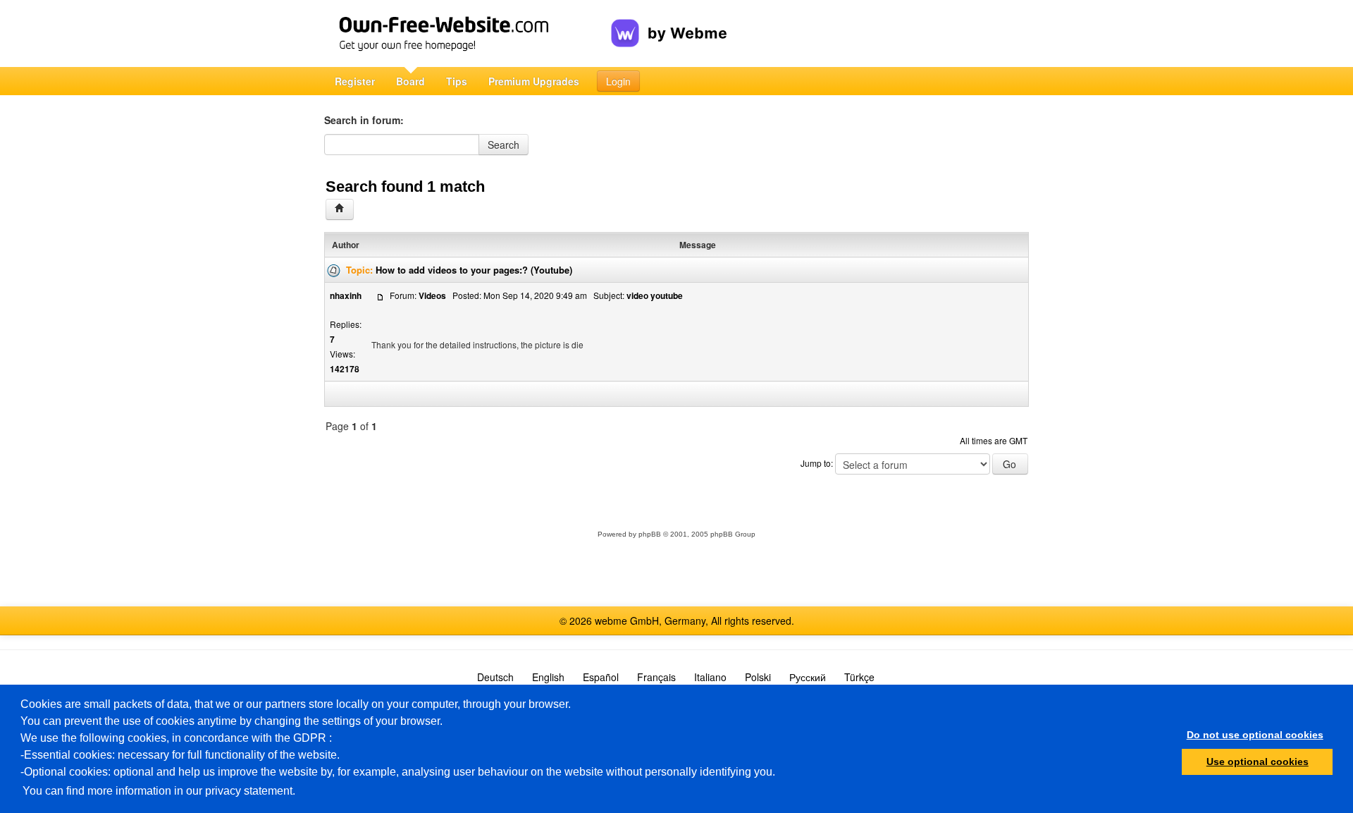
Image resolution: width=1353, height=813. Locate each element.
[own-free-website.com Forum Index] (340, 209)
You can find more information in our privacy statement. (159, 791)
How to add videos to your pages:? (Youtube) (474, 269)
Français (656, 677)
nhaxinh (346, 295)
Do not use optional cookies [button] (1255, 734)
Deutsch (495, 677)
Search (503, 144)
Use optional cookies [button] (1257, 761)
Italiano (710, 677)
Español (601, 677)
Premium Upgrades (533, 81)
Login (618, 81)
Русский (807, 677)
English (548, 677)
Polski (758, 677)
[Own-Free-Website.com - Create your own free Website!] (467, 33)
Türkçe (859, 677)
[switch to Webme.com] (669, 22)
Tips (456, 81)
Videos (432, 295)
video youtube (654, 295)
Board (410, 81)
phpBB (649, 534)
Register (355, 81)
